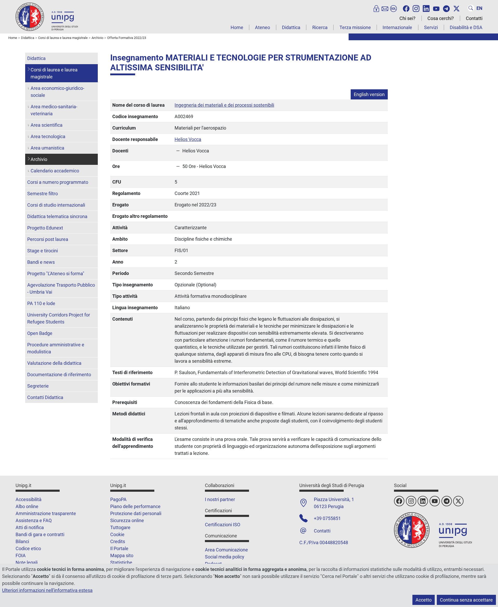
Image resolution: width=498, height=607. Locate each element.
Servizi (431, 27)
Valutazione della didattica (54, 363)
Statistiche (121, 562)
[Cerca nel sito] (471, 8)
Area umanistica (47, 148)
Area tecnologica (48, 136)
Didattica (291, 27)
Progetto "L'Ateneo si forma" (55, 273)
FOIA (21, 555)
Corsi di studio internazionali (56, 205)
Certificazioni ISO (222, 524)
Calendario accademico (55, 170)
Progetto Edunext (45, 228)
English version (369, 94)
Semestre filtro (42, 193)
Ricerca (320, 27)
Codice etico (28, 548)
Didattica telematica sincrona (57, 216)
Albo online (27, 506)
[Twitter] (456, 8)
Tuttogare (120, 527)
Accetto (424, 600)
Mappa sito (121, 555)
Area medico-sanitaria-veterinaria (54, 110)
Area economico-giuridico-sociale (57, 91)
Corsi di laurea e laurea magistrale (54, 73)
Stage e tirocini (42, 250)
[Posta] (385, 8)
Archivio (39, 159)
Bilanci (22, 541)
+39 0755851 (327, 518)
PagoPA (118, 499)
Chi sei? (407, 18)
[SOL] (393, 8)
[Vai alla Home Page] (47, 16)
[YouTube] (436, 8)
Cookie (117, 534)
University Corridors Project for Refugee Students (58, 318)
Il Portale (119, 548)
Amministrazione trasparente (46, 513)
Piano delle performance (135, 506)
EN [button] (479, 8)
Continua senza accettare (466, 600)
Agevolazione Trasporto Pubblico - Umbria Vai (61, 288)
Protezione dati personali (135, 513)
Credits (117, 541)
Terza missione (355, 27)
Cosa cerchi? (440, 18)
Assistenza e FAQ (34, 520)
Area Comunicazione (226, 549)
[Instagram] (416, 8)
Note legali (27, 562)
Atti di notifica (30, 527)
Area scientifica (47, 125)
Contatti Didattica (45, 397)
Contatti (474, 18)
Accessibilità (29, 499)
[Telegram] (446, 8)
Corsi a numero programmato (57, 182)
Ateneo (262, 27)
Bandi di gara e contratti (40, 534)
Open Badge (39, 333)
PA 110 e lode (41, 303)
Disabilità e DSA (466, 27)
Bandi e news (41, 262)
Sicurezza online (127, 520)
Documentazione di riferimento (59, 374)
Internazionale (397, 27)
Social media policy (224, 556)
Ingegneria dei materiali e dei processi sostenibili (224, 105)
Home (237, 27)
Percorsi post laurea (47, 239)
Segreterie (38, 386)
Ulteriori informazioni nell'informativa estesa (47, 590)
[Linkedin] (426, 8)
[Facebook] (406, 8)
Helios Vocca (188, 139)
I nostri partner (220, 499)
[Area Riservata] (376, 8)
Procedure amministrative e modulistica (55, 348)
